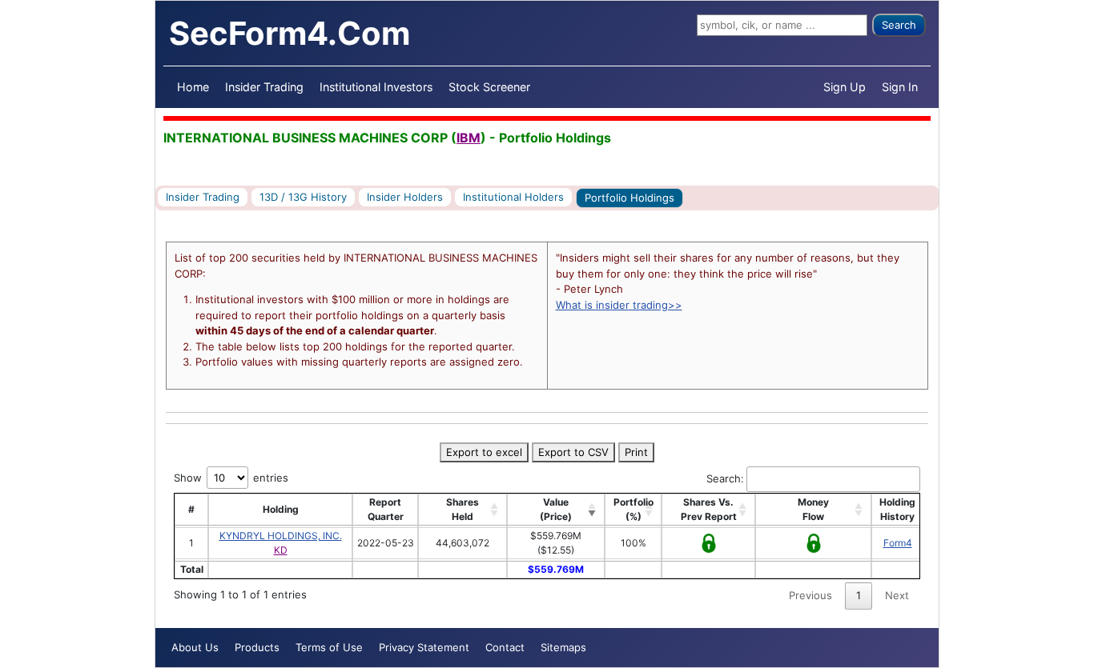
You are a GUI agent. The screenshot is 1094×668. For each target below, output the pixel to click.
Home (193, 87)
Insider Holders (405, 196)
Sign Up (844, 87)
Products (257, 647)
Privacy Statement (424, 647)
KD (281, 550)
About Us (195, 647)
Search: (725, 478)
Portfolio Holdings (629, 197)
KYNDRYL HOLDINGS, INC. (280, 536)
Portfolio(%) (633, 509)
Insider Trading (264, 87)
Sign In (900, 87)
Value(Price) (556, 509)
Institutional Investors (376, 87)
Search (899, 24)
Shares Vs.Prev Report (709, 509)
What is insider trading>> (619, 304)
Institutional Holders (513, 196)
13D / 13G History (303, 196)
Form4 (897, 543)
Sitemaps (563, 647)
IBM (469, 138)
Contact (505, 647)
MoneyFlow (813, 509)
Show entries (231, 477)
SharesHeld (462, 509)
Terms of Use (329, 647)
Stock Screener (489, 87)
